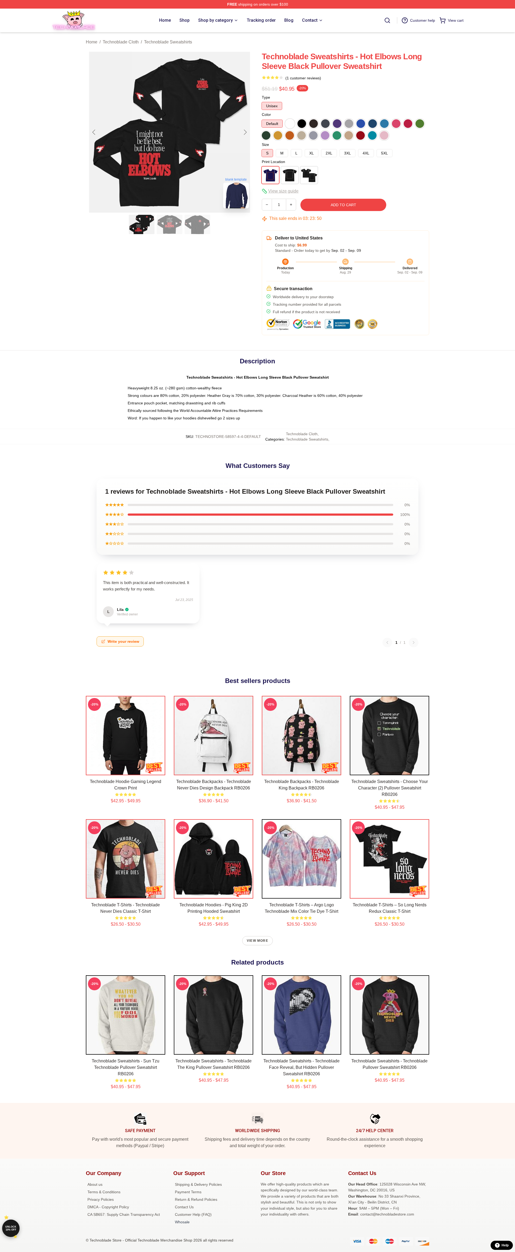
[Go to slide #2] (169, 224)
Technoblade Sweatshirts (168, 42)
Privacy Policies (100, 1199)
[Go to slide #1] (141, 224)
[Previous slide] (94, 132)
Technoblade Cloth (121, 42)
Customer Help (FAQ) (193, 1214)
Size (265, 144)
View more (257, 941)
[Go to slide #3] (197, 224)
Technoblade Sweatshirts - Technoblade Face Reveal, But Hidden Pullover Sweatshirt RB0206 (301, 1067)
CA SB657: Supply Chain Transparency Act (123, 1214)
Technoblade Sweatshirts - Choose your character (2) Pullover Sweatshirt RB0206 (389, 788)
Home (91, 42)
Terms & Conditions (103, 1192)
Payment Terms (188, 1192)
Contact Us (184, 1207)
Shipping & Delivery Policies (198, 1184)
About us (94, 1184)
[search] (387, 20)
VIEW (125, 770)
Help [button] (505, 1245)
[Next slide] (245, 132)
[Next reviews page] (413, 642)
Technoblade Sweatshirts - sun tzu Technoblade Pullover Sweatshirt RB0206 (125, 1067)
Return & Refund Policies (196, 1199)
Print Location (273, 162)
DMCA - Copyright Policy (108, 1207)
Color (266, 114)
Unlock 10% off (10, 1228)
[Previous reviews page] (387, 642)
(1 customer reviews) (303, 78)
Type (266, 97)
